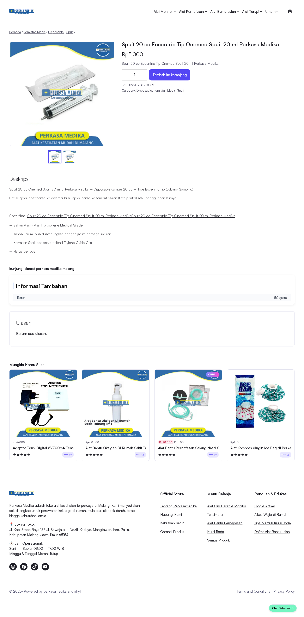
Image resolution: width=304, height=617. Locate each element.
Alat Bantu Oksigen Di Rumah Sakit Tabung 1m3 (124, 448)
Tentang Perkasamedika (178, 506)
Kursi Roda (215, 532)
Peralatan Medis (34, 32)
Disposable (56, 32)
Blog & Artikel (264, 506)
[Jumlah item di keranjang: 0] (290, 11)
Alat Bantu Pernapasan (224, 523)
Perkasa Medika (77, 189)
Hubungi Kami (171, 514)
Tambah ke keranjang (170, 75)
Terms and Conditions (253, 591)
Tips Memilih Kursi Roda (272, 523)
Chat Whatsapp (282, 608)
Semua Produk (218, 540)
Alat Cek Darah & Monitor (226, 506)
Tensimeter (215, 514)
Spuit (69, 32)
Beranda (15, 32)
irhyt (77, 591)
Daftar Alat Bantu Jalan (272, 532)
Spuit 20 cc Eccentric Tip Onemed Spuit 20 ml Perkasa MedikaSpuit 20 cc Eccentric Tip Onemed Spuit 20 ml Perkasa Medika (131, 215)
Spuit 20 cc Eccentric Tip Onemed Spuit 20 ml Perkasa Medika (200, 44)
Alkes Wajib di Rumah (270, 514)
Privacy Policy (284, 591)
